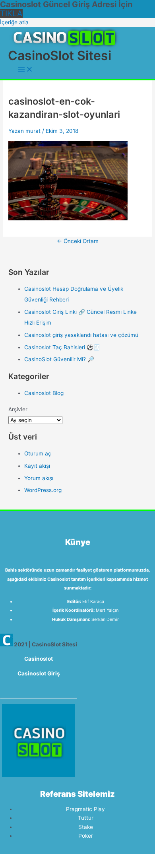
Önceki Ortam (78, 241)
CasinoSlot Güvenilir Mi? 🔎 (59, 359)
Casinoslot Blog (44, 393)
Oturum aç (37, 453)
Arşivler (17, 409)
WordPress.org (43, 490)
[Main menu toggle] (25, 69)
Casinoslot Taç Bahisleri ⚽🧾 (62, 347)
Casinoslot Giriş (38, 673)
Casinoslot (38, 659)
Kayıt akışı (37, 466)
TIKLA (11, 13)
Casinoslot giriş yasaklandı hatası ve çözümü (81, 335)
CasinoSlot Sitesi (59, 55)
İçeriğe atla (14, 22)
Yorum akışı (38, 478)
